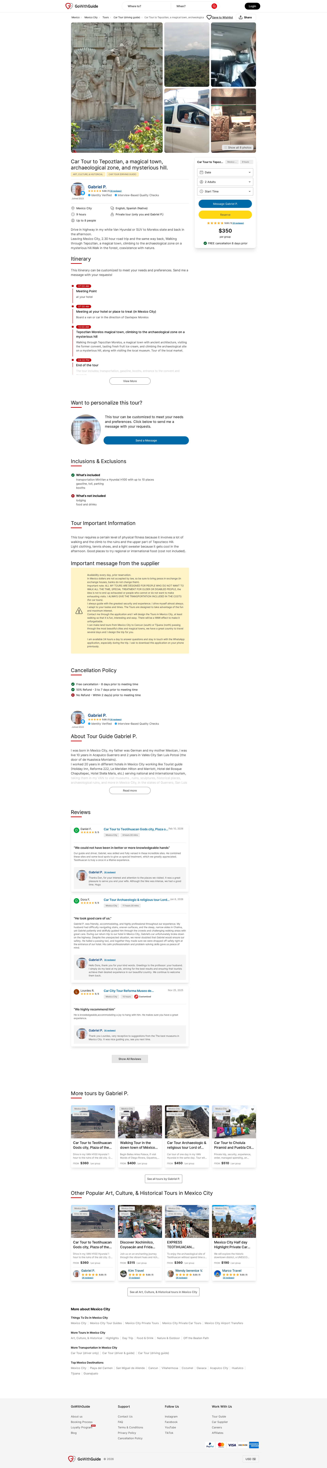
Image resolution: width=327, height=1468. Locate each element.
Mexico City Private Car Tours (181, 1323)
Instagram (171, 1416)
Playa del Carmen (101, 1368)
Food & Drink (145, 1338)
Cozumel (187, 1368)
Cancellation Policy (130, 1438)
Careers (217, 1427)
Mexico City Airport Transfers (224, 1323)
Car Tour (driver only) (85, 1353)
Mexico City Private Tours (142, 1323)
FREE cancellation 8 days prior (227, 243)
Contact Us (125, 1416)
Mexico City (91, 17)
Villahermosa (170, 1368)
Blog (74, 1432)
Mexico (76, 17)
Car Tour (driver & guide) (118, 1353)
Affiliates (217, 1432)
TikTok (169, 1432)
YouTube (170, 1427)
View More (130, 381)
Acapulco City (219, 1368)
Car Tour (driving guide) (127, 17)
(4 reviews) (110, 872)
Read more (130, 790)
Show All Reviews (130, 1059)
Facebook (171, 1422)
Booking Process (81, 1422)
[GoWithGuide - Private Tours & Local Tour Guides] (77, 189)
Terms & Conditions (130, 1427)
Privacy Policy (127, 1432)
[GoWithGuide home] (81, 6)
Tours (106, 17)
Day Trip (127, 1338)
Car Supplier (220, 1422)
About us (76, 1416)
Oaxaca (201, 1368)
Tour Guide (219, 1416)
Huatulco (237, 1368)
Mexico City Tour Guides (106, 1323)
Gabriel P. (97, 186)
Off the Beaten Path (196, 1338)
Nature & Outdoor (168, 1338)
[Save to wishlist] (112, 1109)
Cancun (153, 1368)
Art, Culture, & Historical (86, 1338)
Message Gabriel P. (225, 203)
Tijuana (75, 1373)
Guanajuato (91, 1373)
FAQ (120, 1422)
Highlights (112, 1338)
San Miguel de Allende (130, 1368)
